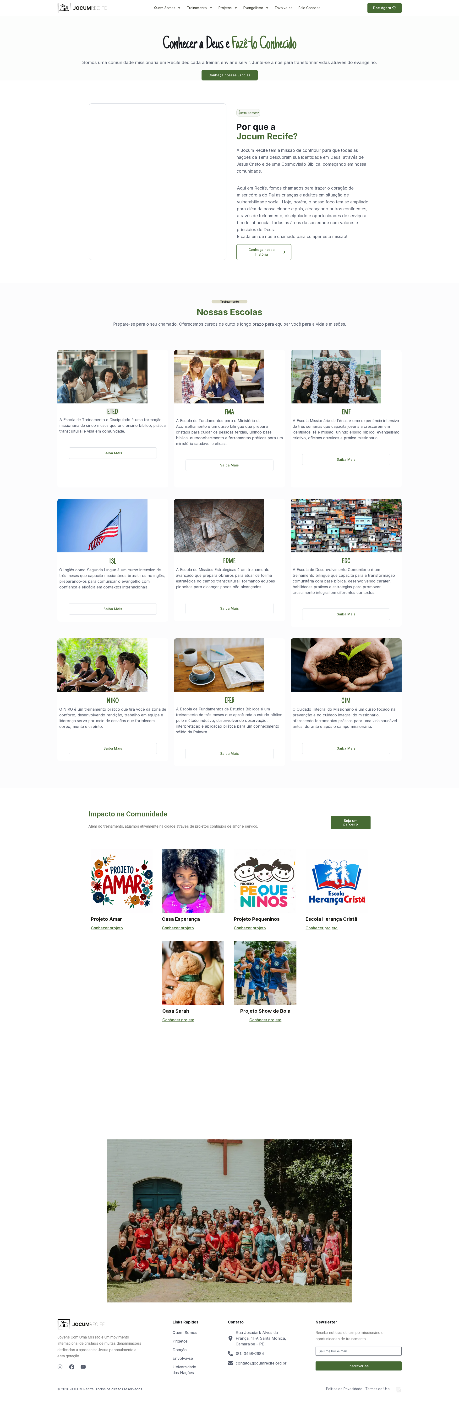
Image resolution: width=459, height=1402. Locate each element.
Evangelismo (253, 8)
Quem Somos (164, 8)
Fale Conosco (310, 8)
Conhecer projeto (107, 928)
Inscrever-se (359, 1366)
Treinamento (197, 8)
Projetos (225, 8)
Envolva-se (284, 8)
